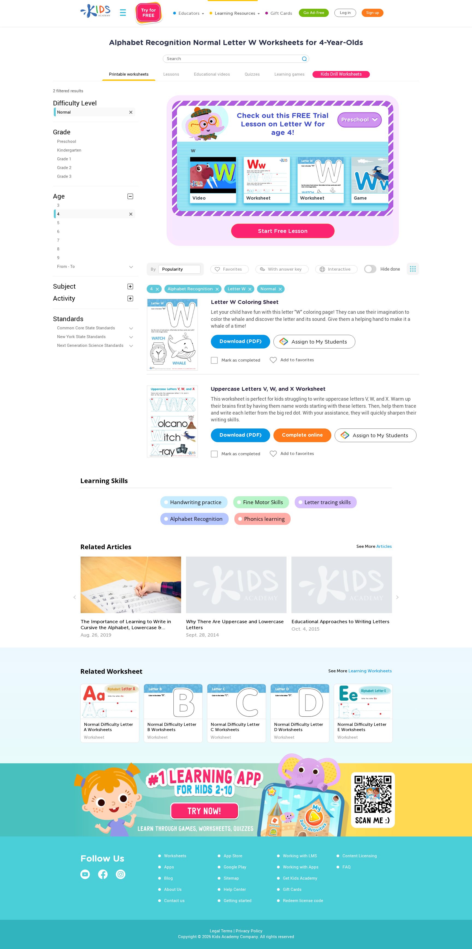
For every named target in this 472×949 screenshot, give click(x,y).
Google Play (235, 867)
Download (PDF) (240, 341)
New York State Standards (81, 336)
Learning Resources (234, 13)
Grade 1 (64, 158)
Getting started (238, 900)
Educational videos (212, 74)
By (153, 269)
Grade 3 (64, 176)
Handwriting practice (196, 502)
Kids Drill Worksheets (341, 74)
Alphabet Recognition (196, 518)
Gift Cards (280, 13)
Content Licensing (360, 855)
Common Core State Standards (86, 327)
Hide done (390, 269)
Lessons (171, 74)
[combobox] (179, 269)
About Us (173, 889)
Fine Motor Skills (263, 502)
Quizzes (252, 74)
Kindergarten (69, 150)
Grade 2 (64, 167)
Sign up (372, 12)
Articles (384, 546)
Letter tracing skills (328, 502)
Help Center (235, 889)
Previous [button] (75, 597)
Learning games (290, 74)
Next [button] (396, 597)
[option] (131, 597)
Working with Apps (300, 867)
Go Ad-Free (313, 12)
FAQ (346, 867)
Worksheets (175, 855)
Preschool (66, 141)
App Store (233, 855)
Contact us (174, 900)
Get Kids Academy (300, 878)
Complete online (302, 435)
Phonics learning (264, 518)
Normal (64, 112)
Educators (188, 13)
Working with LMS (300, 855)
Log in (345, 12)
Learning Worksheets (370, 670)
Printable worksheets (129, 74)
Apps (169, 867)
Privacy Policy (249, 930)
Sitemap (231, 878)
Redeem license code (303, 900)
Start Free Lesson (283, 231)
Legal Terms (221, 930)
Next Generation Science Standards (90, 345)
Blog (168, 878)
